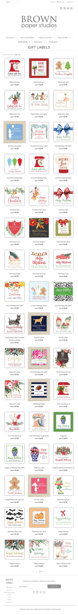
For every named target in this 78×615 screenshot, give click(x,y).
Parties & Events (45, 37)
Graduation (53, 42)
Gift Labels (39, 47)
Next (41, 571)
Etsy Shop (9, 602)
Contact (9, 599)
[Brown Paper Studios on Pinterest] (64, 8)
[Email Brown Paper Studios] (71, 8)
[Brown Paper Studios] (39, 19)
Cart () (61, 2)
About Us (9, 590)
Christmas (10, 37)
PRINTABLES (9, 587)
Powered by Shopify (56, 609)
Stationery (38, 42)
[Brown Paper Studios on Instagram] (68, 8)
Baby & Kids (63, 37)
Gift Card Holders (27, 37)
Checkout (70, 2)
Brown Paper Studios (28, 609)
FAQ (9, 597)
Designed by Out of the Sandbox (42, 609)
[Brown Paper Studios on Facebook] (61, 8)
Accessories (23, 42)
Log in (52, 2)
